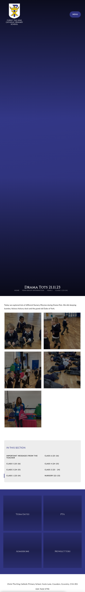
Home (16, 290)
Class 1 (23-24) (61, 290)
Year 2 (49, 290)
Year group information (33, 290)
